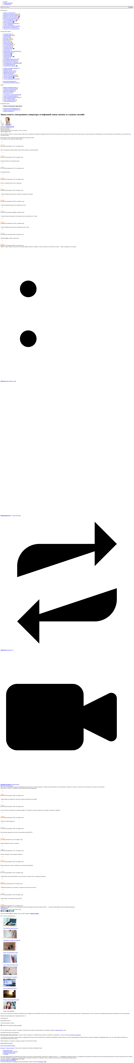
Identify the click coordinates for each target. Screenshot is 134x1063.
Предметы (8, 43)
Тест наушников (11, 19)
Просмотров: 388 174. (6, 1020)
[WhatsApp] (11, 911)
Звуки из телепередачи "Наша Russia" (12, 106)
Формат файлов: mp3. (6, 131)
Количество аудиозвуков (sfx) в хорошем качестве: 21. (13, 1015)
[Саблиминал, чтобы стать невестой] (10, 938)
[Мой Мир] (13, 911)
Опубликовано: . (4, 1018)
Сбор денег (9, 81)
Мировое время (9, 111)
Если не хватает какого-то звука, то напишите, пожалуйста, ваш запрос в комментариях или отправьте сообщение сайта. (33, 1030)
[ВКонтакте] (1, 911)
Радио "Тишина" (10, 100)
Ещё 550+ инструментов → (7, 785)
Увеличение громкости (11, 14)
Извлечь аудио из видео (11, 18)
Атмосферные (9, 35)
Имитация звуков (9, 91)
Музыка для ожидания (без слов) (11, 999)
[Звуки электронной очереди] (9, 986)
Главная (5, 1)
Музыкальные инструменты (12, 51)
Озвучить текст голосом (11, 28)
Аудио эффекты (9, 64)
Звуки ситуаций (10, 126)
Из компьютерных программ (12, 63)
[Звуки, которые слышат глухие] (10, 962)
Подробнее (40, 1061)
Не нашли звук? (11, 82)
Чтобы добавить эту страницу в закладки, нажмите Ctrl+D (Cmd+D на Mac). (19, 1041)
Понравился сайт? (5, 907)
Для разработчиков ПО (11, 59)
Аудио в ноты (8, 24)
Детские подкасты (10, 76)
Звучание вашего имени (12, 97)
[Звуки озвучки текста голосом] (10, 925)
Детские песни (10, 74)
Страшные (8, 34)
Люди (7, 36)
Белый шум (8, 22)
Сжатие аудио (10, 20)
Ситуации (8, 47)
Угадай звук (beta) (9, 90)
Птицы (7, 40)
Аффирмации (9, 72)
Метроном (8, 92)
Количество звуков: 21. (6, 127)
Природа (7, 42)
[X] (7, 911)
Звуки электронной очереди (10, 988)
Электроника (8, 48)
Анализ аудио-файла (10, 96)
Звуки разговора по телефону (10, 977)
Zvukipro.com (14, 1059)
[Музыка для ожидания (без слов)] (9, 997)
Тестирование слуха (12, 94)
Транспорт (8, 45)
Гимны (7, 69)
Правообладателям (7, 1050)
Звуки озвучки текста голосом (10, 928)
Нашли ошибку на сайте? (7, 1043)
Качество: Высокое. (5, 129)
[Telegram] (5, 911)
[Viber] (9, 911)
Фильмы (7, 53)
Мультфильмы (9, 52)
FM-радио (8, 73)
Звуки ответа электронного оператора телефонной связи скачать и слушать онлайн (42, 114)
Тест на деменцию (11, 23)
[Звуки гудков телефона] (9, 1008)
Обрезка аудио (9, 12)
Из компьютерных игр (10, 61)
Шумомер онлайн (11, 16)
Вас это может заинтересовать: (8, 915)
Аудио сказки (8, 77)
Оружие (7, 49)
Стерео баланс (9, 101)
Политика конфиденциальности (8, 1060)
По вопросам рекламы (11, 108)
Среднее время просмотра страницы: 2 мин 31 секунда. (14, 130)
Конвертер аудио (11, 15)
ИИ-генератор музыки (11, 27)
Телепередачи (8, 56)
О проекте (5, 1054)
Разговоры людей (9, 70)
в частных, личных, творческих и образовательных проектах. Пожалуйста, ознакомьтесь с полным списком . (41, 1035)
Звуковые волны (10, 88)
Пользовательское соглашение (10, 1051)
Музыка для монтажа (11, 68)
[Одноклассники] (3, 911)
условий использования (75, 1035)
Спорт (7, 57)
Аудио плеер (9, 98)
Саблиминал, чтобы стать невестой (11, 940)
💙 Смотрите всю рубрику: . (11, 1025)
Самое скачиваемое (8, 3)
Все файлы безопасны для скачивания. (10, 1032)
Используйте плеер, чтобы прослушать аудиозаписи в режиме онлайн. (17, 137)
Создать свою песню (11, 26)
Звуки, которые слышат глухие (10, 964)
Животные (8, 38)
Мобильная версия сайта (9, 1053)
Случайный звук (7, 4)
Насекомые (8, 39)
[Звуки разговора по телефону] (10, 974)
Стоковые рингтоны (10, 65)
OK (45, 1061)
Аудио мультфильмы (11, 78)
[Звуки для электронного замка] (10, 950)
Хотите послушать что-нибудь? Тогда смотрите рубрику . (20, 913)
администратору (59, 1030)
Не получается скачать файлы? (8, 1045)
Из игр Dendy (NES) (10, 60)
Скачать (2, 145)
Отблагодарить (4, 908)
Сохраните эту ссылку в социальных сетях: (11, 909)
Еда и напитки (9, 44)
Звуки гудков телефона (8, 1011)
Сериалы (7, 55)
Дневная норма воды (11, 109)
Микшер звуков (10, 87)
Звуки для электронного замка (10, 952)
